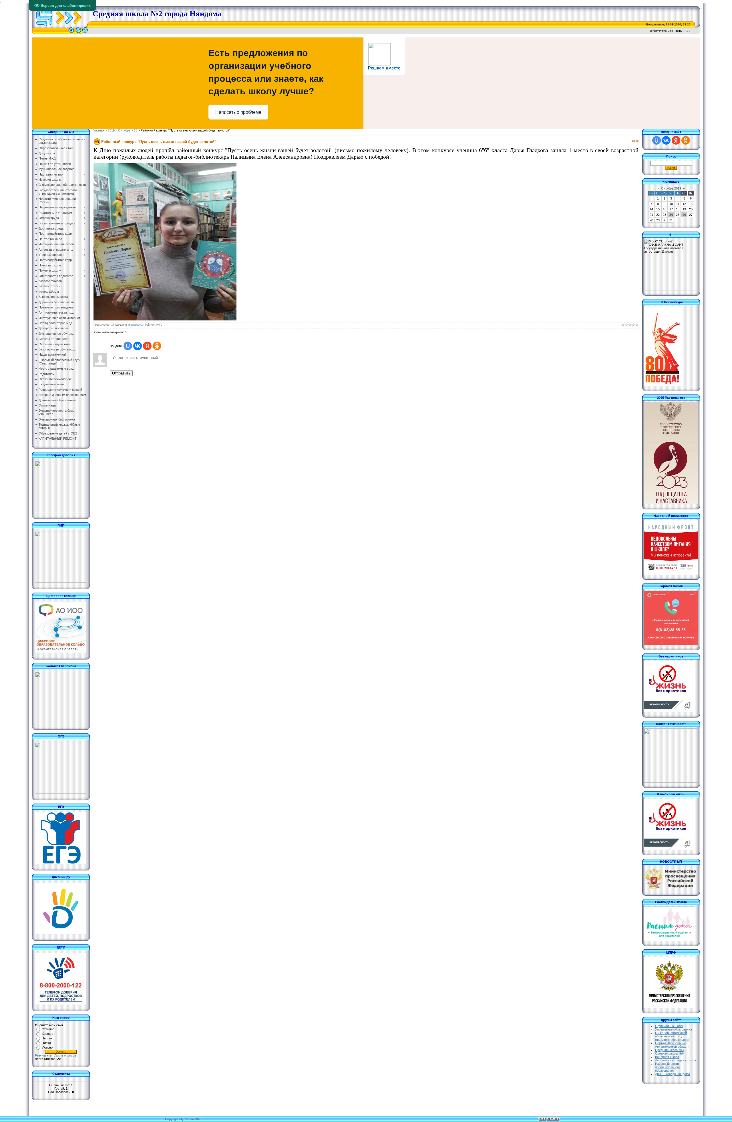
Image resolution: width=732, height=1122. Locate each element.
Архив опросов (65, 1055)
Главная (98, 130)
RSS (688, 30)
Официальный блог (669, 1026)
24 (671, 214)
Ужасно (47, 1047)
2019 (111, 130)
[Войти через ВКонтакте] (137, 346)
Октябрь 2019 (671, 188)
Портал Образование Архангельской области (672, 1044)
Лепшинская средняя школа (675, 1060)
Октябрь (124, 130)
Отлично (48, 1029)
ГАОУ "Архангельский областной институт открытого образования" (672, 1036)
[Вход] (85, 33)
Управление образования (673, 1029)
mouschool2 (135, 324)
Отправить (121, 373)
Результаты (43, 1055)
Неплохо (48, 1038)
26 (135, 130)
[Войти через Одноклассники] (157, 346)
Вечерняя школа (667, 1057)
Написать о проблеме (238, 112)
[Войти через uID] (128, 346)
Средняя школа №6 (669, 1053)
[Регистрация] (78, 33)
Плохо (46, 1043)
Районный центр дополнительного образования (667, 1067)
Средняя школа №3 (669, 1050)
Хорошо (47, 1033)
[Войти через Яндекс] (147, 346)
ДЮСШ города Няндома (672, 1074)
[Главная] (71, 33)
